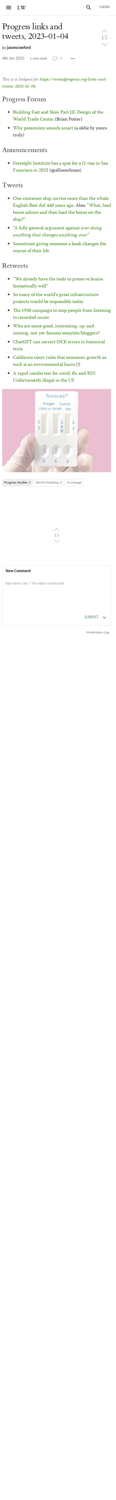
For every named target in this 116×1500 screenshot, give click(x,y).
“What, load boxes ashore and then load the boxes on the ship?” (62, 213)
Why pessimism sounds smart (43, 128)
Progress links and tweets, (35, 31)
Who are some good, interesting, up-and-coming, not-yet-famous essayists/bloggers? (56, 329)
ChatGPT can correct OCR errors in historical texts (59, 345)
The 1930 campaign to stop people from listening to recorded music (62, 314)
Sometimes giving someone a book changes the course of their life (59, 247)
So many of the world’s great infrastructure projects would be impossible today (55, 298)
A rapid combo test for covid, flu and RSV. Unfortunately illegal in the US (54, 377)
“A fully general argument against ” (57, 231)
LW (21, 7)
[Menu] (8, 7)
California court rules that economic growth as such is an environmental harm (59, 361)
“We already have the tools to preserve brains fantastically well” (58, 282)
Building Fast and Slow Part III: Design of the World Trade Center (58, 116)
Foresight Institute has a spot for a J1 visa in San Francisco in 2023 (60, 167)
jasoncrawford (19, 48)
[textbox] (56, 589)
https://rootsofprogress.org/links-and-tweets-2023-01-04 (54, 83)
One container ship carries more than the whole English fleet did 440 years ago (61, 202)
